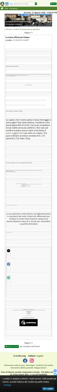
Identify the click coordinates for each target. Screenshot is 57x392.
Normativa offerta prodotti (22, 368)
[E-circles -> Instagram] (32, 361)
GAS (6, 8)
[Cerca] (36, 3)
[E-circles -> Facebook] (25, 361)
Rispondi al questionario (8, 232)
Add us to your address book (28, 315)
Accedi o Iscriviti (12, 346)
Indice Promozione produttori (27, 29)
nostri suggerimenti (15, 133)
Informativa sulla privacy (14, 365)
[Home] (2, 8)
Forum (9, 29)
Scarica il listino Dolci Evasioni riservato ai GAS (11, 205)
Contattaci (13, 8)
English (40, 355)
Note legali (30, 365)
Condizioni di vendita (44, 365)
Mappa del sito (40, 368)
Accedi (54, 4)
